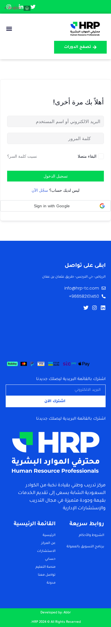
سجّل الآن (40, 190)
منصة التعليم (46, 567)
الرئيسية (49, 535)
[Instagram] (94, 307)
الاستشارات (46, 551)
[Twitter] (86, 307)
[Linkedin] (103, 307)
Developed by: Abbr (55, 613)
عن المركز (48, 543)
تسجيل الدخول (56, 176)
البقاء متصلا (87, 156)
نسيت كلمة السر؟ (22, 156)
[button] (9, 28)
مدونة (51, 583)
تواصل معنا (47, 575)
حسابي (50, 559)
